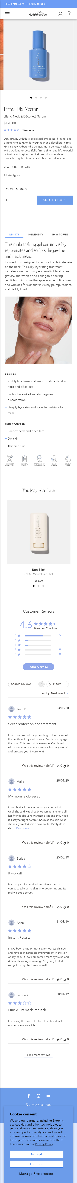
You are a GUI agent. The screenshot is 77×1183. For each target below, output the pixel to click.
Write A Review (39, 666)
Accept (36, 1154)
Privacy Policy (44, 1144)
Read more (22, 828)
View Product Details (17, 167)
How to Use (60, 234)
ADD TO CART (55, 200)
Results (14, 234)
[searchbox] (23, 684)
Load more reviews (38, 1054)
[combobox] (55, 693)
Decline (36, 1164)
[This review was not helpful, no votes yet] (65, 766)
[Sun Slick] (38, 532)
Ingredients (35, 234)
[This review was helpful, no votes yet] (58, 766)
